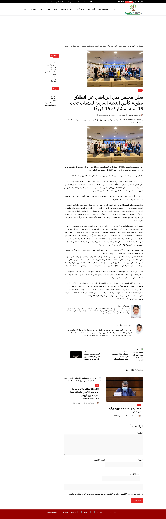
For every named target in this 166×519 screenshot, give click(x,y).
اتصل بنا (84, 2)
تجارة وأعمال (80, 9)
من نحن (48, 2)
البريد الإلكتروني (134, 474)
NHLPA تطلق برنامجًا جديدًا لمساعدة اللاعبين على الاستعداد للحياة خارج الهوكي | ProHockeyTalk (84, 393)
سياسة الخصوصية (59, 2)
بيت (114, 9)
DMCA (92, 2)
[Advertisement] (83, 29)
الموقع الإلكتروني (99, 460)
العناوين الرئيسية (103, 9)
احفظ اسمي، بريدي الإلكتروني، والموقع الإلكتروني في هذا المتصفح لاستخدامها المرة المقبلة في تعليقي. (105, 494)
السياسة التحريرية (73, 2)
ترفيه (41, 9)
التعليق (140, 433)
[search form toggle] (25, 9)
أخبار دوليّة (91, 9)
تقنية (55, 9)
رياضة (48, 9)
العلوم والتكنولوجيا (66, 9)
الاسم (140, 460)
